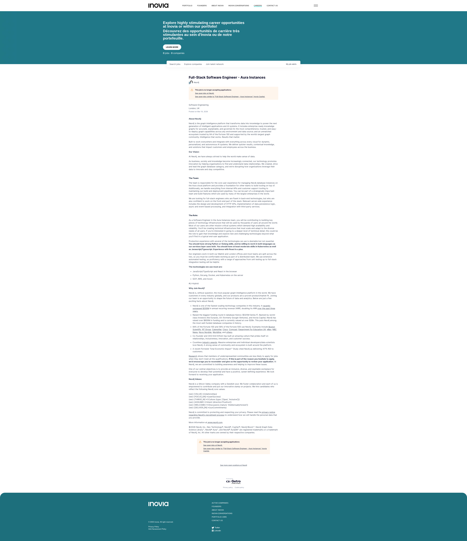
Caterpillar (217, 329)
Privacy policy (228, 487)
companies (193, 64)
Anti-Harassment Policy (157, 529)
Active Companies (220, 503)
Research (193, 356)
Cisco (225, 329)
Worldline (217, 332)
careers (258, 6)
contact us (272, 6)
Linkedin (217, 531)
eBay (269, 329)
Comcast (233, 329)
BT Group (206, 329)
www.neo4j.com (215, 422)
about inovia (217, 6)
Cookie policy (239, 487)
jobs (175, 64)
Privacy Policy (153, 527)
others (229, 332)
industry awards (209, 342)
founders (202, 6)
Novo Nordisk (205, 332)
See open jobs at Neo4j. (204, 93)
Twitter (217, 528)
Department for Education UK (252, 329)
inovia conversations (238, 6)
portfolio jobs (219, 517)
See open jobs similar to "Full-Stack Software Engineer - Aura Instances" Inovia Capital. (230, 96)
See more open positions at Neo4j (233, 465)
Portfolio (187, 6)
